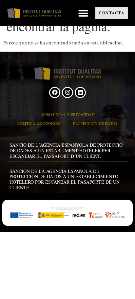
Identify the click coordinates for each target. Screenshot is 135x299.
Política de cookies (38, 123)
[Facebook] (54, 92)
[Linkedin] (80, 92)
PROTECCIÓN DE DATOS (95, 123)
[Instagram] (67, 92)
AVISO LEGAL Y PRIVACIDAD (67, 114)
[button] (83, 13)
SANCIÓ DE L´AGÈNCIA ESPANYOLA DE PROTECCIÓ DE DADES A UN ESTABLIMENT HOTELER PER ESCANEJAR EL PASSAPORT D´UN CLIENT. (66, 150)
